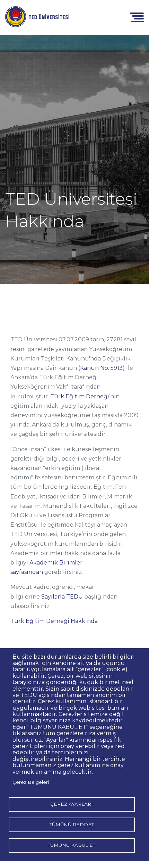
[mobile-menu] (137, 17)
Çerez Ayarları (71, 804)
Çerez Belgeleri (30, 782)
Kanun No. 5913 (101, 368)
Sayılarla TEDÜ (62, 596)
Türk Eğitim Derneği (79, 396)
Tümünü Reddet (72, 824)
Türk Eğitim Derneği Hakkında (54, 621)
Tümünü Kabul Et (71, 845)
